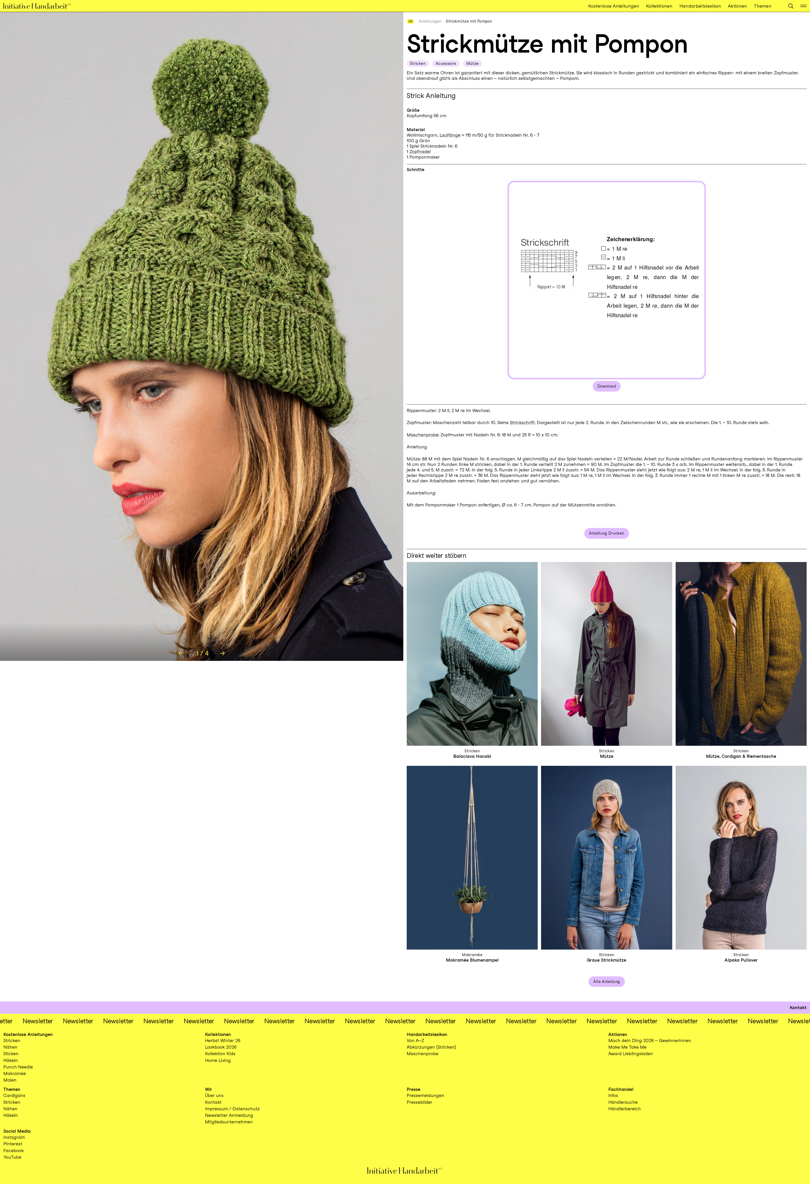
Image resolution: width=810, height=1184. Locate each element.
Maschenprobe (422, 434)
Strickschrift (522, 422)
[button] (791, 6)
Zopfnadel (420, 151)
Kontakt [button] (798, 1007)
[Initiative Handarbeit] (40, 6)
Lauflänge (450, 135)
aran (469, 72)
